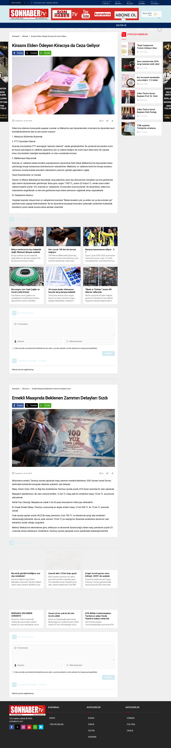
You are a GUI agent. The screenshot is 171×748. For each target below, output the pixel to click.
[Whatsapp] (35, 727)
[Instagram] (23, 727)
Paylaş (20, 53)
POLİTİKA (131, 724)
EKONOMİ (92, 737)
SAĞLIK (130, 731)
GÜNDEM (130, 718)
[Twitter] (17, 727)
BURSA (91, 718)
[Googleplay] (41, 727)
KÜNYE (52, 718)
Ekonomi (25, 389)
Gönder (47, 53)
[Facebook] (11, 727)
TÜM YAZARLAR (56, 724)
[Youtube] (29, 727)
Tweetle (33, 53)
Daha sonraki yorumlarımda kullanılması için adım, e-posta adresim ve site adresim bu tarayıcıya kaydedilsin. (56, 348)
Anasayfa (15, 389)
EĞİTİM (91, 731)
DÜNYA (91, 724)
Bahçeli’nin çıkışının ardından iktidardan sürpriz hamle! (54, 3)
